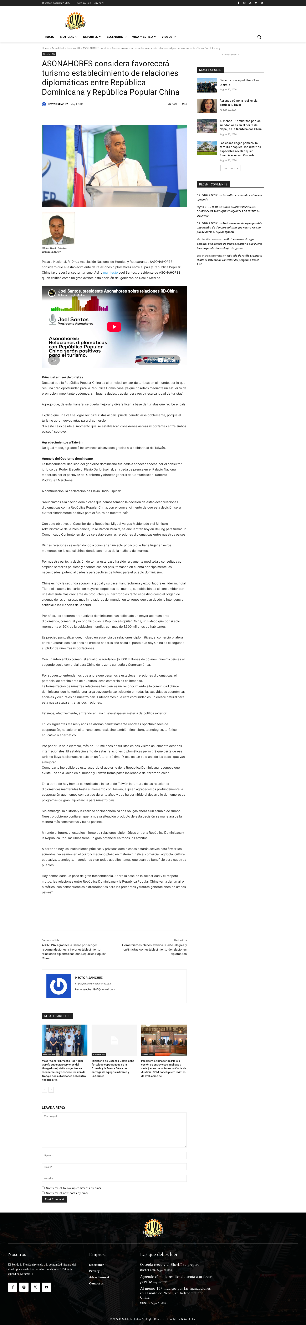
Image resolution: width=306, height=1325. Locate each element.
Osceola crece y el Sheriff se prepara (170, 1264)
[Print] (157, 115)
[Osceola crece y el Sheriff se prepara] (207, 85)
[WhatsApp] (118, 115)
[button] (259, 37)
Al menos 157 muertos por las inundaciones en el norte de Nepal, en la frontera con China (241, 125)
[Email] (137, 115)
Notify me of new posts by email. (67, 1193)
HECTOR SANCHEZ (58, 104)
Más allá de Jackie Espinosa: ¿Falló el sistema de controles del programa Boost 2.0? (229, 260)
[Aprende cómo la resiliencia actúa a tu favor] (207, 106)
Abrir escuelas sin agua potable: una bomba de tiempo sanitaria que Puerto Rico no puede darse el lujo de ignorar (230, 227)
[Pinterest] (90, 115)
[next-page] (51, 1090)
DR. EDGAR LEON (207, 195)
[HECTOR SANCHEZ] (44, 104)
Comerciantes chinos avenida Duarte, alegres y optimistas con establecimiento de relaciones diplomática (154, 949)
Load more (229, 168)
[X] (250, 3)
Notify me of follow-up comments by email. (74, 1188)
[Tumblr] (109, 115)
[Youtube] (261, 3)
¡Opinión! (146, 1282)
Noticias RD (73, 48)
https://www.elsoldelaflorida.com (93, 983)
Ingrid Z (201, 207)
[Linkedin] (99, 115)
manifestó (111, 272)
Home (45, 48)
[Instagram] (244, 3)
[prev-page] (44, 1090)
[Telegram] (128, 115)
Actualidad (58, 48)
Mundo (144, 1303)
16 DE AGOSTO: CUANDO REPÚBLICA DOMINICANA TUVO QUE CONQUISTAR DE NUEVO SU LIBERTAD (228, 211)
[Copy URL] (147, 115)
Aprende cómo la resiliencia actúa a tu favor (176, 1276)
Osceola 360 (147, 1270)
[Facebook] (238, 3)
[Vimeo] (256, 3)
